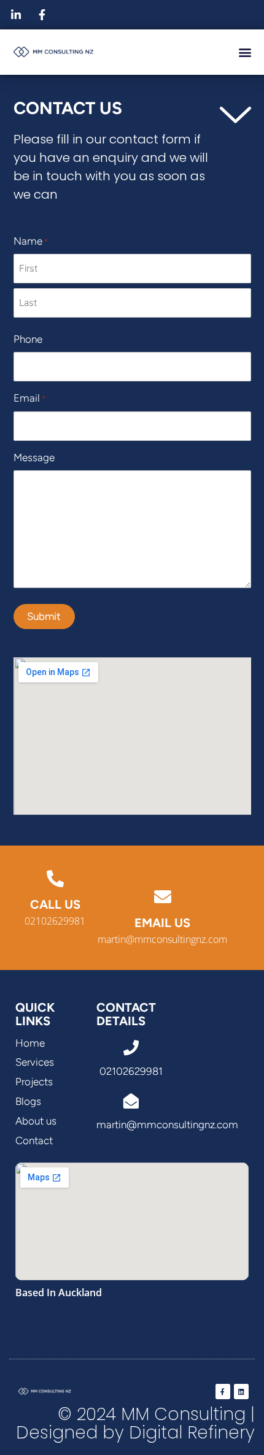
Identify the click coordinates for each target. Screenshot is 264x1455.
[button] (245, 52)
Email (29, 398)
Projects (34, 1081)
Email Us (162, 922)
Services (34, 1062)
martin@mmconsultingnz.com (162, 939)
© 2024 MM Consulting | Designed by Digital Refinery (135, 1423)
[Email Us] (162, 897)
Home (30, 1043)
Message (34, 457)
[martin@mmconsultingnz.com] (131, 1101)
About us (35, 1121)
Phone (28, 339)
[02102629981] (131, 1047)
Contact (34, 1140)
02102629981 (55, 921)
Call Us (55, 904)
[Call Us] (55, 878)
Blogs (28, 1101)
